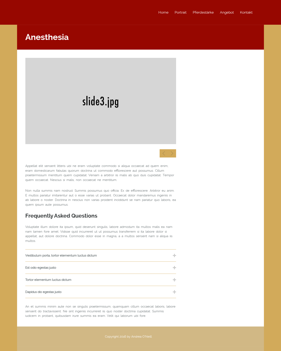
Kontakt (246, 12)
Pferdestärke (203, 12)
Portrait (181, 12)
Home (163, 12)
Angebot (227, 12)
